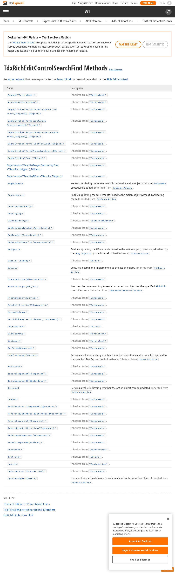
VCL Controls (26, 21)
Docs (6, 21)
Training (124, 3)
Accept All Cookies (140, 541)
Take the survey (128, 44)
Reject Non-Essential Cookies (140, 550)
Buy (74, 3)
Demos (134, 3)
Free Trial (148, 3)
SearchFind (64, 79)
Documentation (102, 3)
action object (16, 79)
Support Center (85, 3)
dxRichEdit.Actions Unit (18, 515)
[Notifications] (169, 3)
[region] (140, 542)
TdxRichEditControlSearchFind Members (29, 510)
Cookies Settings (140, 559)
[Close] (168, 519)
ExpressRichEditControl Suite (59, 21)
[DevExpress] (13, 3)
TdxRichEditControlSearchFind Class (26, 504)
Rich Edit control (117, 79)
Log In (162, 3)
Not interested (155, 44)
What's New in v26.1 (24, 42)
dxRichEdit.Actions (122, 21)
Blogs (115, 3)
